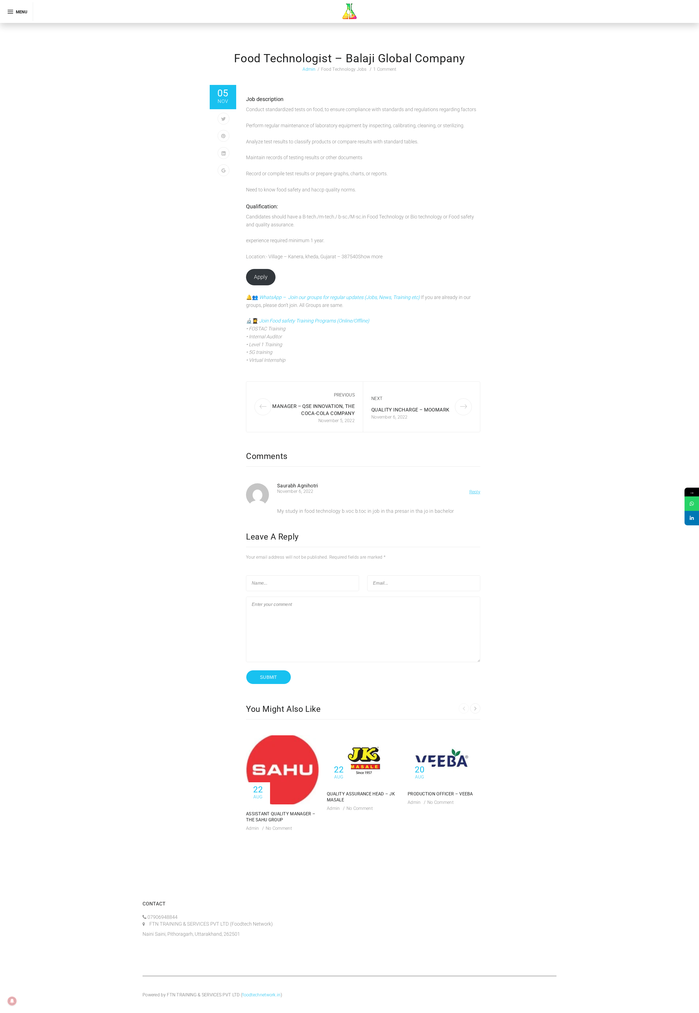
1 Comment (384, 69)
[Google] (223, 170)
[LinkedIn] (223, 153)
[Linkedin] (692, 518)
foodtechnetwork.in (261, 994)
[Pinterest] (223, 136)
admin (309, 69)
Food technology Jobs (344, 69)
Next (377, 398)
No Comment (279, 828)
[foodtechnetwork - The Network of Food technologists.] (349, 11)
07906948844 (162, 917)
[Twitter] (223, 119)
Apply (261, 277)
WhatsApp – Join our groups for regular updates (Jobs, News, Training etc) (340, 297)
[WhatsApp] (692, 503)
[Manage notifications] (12, 1001)
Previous (344, 395)
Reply (475, 491)
